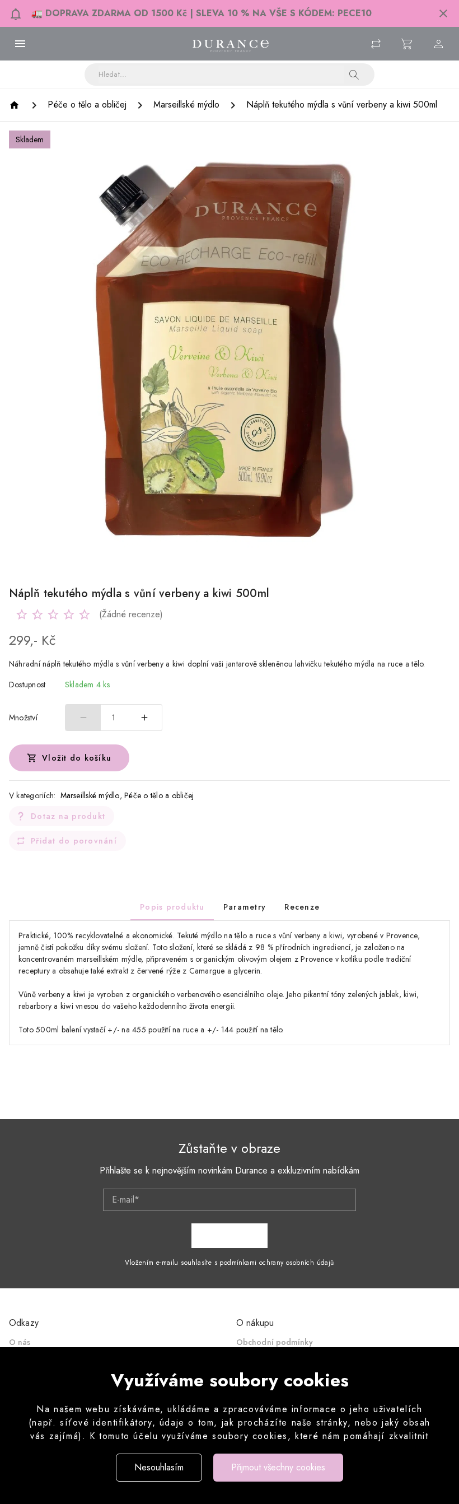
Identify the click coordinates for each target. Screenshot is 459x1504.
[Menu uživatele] (438, 43)
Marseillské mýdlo (90, 795)
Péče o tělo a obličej (159, 795)
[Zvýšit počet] (144, 717)
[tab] (172, 906)
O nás (20, 1342)
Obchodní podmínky (274, 1342)
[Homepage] (16, 105)
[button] (443, 13)
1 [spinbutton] (113, 717)
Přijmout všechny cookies (278, 1467)
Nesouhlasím (159, 1467)
